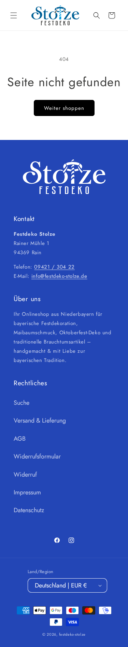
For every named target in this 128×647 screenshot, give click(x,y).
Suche (21, 402)
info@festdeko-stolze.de (59, 276)
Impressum (27, 492)
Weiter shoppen (64, 108)
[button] (13, 15)
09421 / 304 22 (54, 267)
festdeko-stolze (72, 634)
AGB (20, 438)
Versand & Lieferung (40, 420)
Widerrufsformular (37, 456)
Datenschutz (29, 510)
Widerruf (25, 474)
